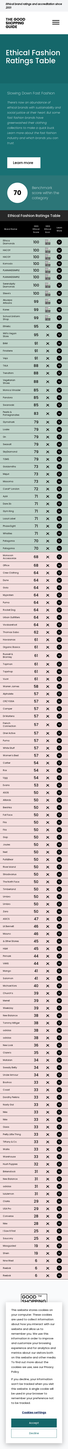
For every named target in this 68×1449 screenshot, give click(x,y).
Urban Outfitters (11, 617)
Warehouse (9, 1156)
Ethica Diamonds (9, 242)
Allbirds (7, 800)
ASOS (6, 792)
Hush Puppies (10, 1164)
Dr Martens (9, 716)
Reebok (7, 1268)
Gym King (8, 511)
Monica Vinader (11, 390)
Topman (8, 664)
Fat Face (7, 814)
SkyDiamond (10, 451)
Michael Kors (10, 985)
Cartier (6, 762)
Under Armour (10, 1074)
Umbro (6, 896)
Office (6, 565)
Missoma (8, 481)
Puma (6, 602)
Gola (5, 587)
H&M (5, 948)
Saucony (8, 1238)
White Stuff (9, 748)
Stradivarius (10, 874)
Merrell (6, 1000)
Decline (34, 1433)
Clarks (6, 1201)
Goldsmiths (9, 466)
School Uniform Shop (11, 318)
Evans (6, 785)
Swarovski (8, 404)
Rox (5, 770)
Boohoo (7, 1082)
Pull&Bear (8, 859)
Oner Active (9, 733)
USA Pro (7, 1208)
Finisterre (8, 350)
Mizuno (7, 933)
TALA (5, 365)
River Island (9, 866)
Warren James (11, 686)
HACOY (7, 250)
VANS (6, 963)
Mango (7, 970)
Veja (5, 358)
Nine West (8, 1260)
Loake (6, 429)
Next (5, 852)
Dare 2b (7, 503)
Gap (5, 837)
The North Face (11, 881)
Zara (5, 911)
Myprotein (8, 595)
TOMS (6, 459)
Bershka (7, 807)
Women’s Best (11, 755)
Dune (6, 580)
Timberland (9, 889)
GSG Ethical (47, 229)
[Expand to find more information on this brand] (59, 242)
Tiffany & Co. (10, 1141)
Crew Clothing (11, 572)
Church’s (8, 993)
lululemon (8, 1193)
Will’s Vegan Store (10, 335)
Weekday (8, 1008)
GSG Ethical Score (36, 229)
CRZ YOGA (8, 701)
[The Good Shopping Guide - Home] (15, 23)
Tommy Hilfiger (11, 1022)
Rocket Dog (9, 609)
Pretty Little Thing (12, 1134)
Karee (6, 309)
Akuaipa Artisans (7, 301)
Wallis (6, 1149)
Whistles (7, 533)
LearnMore (59, 229)
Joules (6, 844)
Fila (5, 822)
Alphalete (8, 693)
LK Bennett (8, 926)
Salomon (8, 978)
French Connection (9, 725)
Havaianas (9, 639)
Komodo (8, 263)
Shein (6, 1253)
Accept (34, 1423)
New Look (8, 1045)
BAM (5, 343)
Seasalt (7, 444)
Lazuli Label (9, 518)
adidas (7, 1030)
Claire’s (7, 1052)
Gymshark (9, 422)
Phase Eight (9, 526)
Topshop (8, 671)
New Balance (10, 1015)
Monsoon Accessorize (9, 557)
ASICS (6, 918)
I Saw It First (9, 1230)
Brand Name (10, 229)
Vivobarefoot (10, 624)
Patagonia (9, 540)
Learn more (23, 162)
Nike (5, 1112)
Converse (8, 1216)
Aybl (5, 496)
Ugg (5, 777)
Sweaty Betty (10, 1067)
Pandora (8, 397)
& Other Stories (11, 941)
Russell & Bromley (8, 656)
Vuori (6, 678)
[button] (56, 22)
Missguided (9, 1245)
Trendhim (8, 373)
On (4, 436)
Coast (6, 1089)
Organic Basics (11, 647)
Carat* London (11, 488)
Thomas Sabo (11, 632)
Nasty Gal (8, 1104)
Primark (7, 956)
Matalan (7, 1060)
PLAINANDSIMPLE (11, 270)
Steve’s (7, 293)
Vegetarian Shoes (9, 382)
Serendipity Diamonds (9, 285)
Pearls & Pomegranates (11, 413)
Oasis (6, 1126)
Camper (7, 708)
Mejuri (6, 474)
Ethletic (7, 326)
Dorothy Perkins (11, 1097)
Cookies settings (34, 1412)
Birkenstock (9, 1171)
